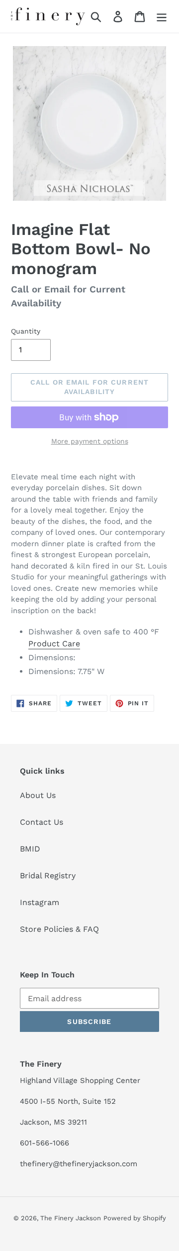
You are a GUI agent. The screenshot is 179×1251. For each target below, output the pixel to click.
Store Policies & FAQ (59, 929)
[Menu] (162, 16)
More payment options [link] (89, 441)
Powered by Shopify (134, 1218)
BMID (30, 848)
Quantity (25, 331)
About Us (38, 795)
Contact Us (41, 822)
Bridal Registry (48, 875)
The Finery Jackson (70, 1218)
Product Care (54, 643)
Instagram (39, 902)
